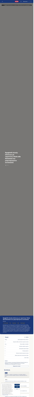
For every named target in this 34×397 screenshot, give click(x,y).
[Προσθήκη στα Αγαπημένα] (8, 165)
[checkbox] (16, 374)
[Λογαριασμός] (31, 1)
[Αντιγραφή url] (6, 165)
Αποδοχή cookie (17, 384)
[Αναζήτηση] (21, 1)
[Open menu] (2, 1)
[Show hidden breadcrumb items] (2, 5)
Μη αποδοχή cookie (17, 386)
